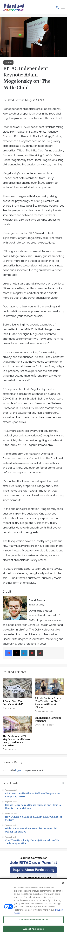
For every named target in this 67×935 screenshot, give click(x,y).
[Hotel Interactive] (13, 7)
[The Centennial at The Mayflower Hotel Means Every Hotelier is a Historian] (17, 724)
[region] (33, 906)
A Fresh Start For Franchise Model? (13, 703)
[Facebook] (8, 653)
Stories (8, 62)
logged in (19, 770)
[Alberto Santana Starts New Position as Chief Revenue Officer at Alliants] (49, 686)
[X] (16, 653)
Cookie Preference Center (33, 919)
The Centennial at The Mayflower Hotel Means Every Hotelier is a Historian (16, 741)
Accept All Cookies (33, 929)
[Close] (63, 882)
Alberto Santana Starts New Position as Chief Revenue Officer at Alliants (48, 703)
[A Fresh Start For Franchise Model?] (17, 688)
